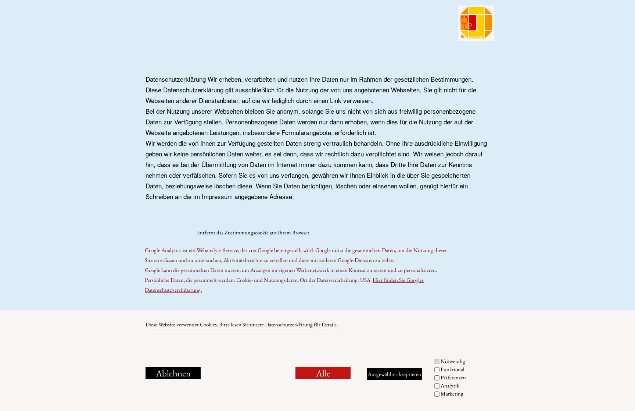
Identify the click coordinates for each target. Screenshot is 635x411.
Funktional (452, 369)
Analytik (450, 385)
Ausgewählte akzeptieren (394, 374)
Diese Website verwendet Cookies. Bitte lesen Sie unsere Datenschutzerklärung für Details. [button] (242, 324)
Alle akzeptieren (323, 373)
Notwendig (453, 361)
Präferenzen (453, 377)
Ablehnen (173, 373)
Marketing (452, 393)
